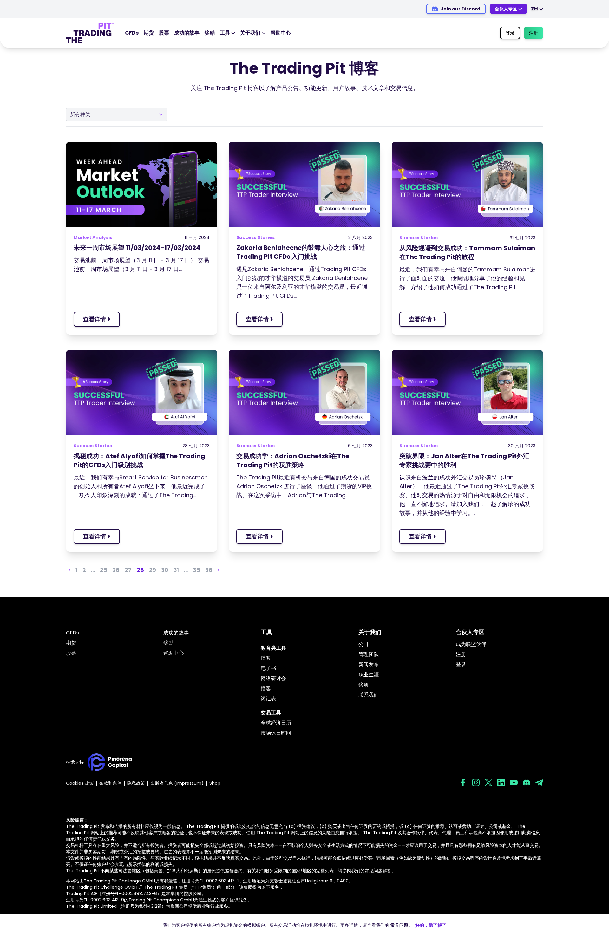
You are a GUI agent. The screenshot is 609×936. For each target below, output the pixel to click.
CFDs (132, 32)
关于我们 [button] (250, 32)
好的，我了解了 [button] (430, 925)
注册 (533, 33)
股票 (164, 32)
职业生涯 (368, 674)
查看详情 (96, 319)
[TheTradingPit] (90, 33)
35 (196, 570)
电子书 (268, 668)
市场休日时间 (276, 733)
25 (103, 570)
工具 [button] (225, 32)
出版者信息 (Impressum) (177, 783)
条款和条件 (110, 783)
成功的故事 (187, 32)
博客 (266, 658)
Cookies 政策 (80, 783)
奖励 (210, 32)
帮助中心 (281, 32)
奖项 (363, 684)
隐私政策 (136, 783)
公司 (363, 644)
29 (152, 570)
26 (116, 570)
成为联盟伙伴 (471, 644)
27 (128, 570)
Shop (214, 783)
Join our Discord (460, 9)
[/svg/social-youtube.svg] (514, 782)
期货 (149, 32)
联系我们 (368, 695)
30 (164, 570)
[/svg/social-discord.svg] (526, 782)
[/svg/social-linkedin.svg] (501, 782)
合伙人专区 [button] (506, 9)
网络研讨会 (273, 678)
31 (176, 570)
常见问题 (399, 925)
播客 (266, 688)
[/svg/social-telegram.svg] (539, 782)
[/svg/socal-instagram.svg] (476, 782)
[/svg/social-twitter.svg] (488, 782)
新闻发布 (368, 664)
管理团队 (368, 654)
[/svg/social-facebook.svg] (463, 782)
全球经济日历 (276, 722)
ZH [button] (534, 8)
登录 (510, 33)
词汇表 (268, 698)
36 (209, 570)
